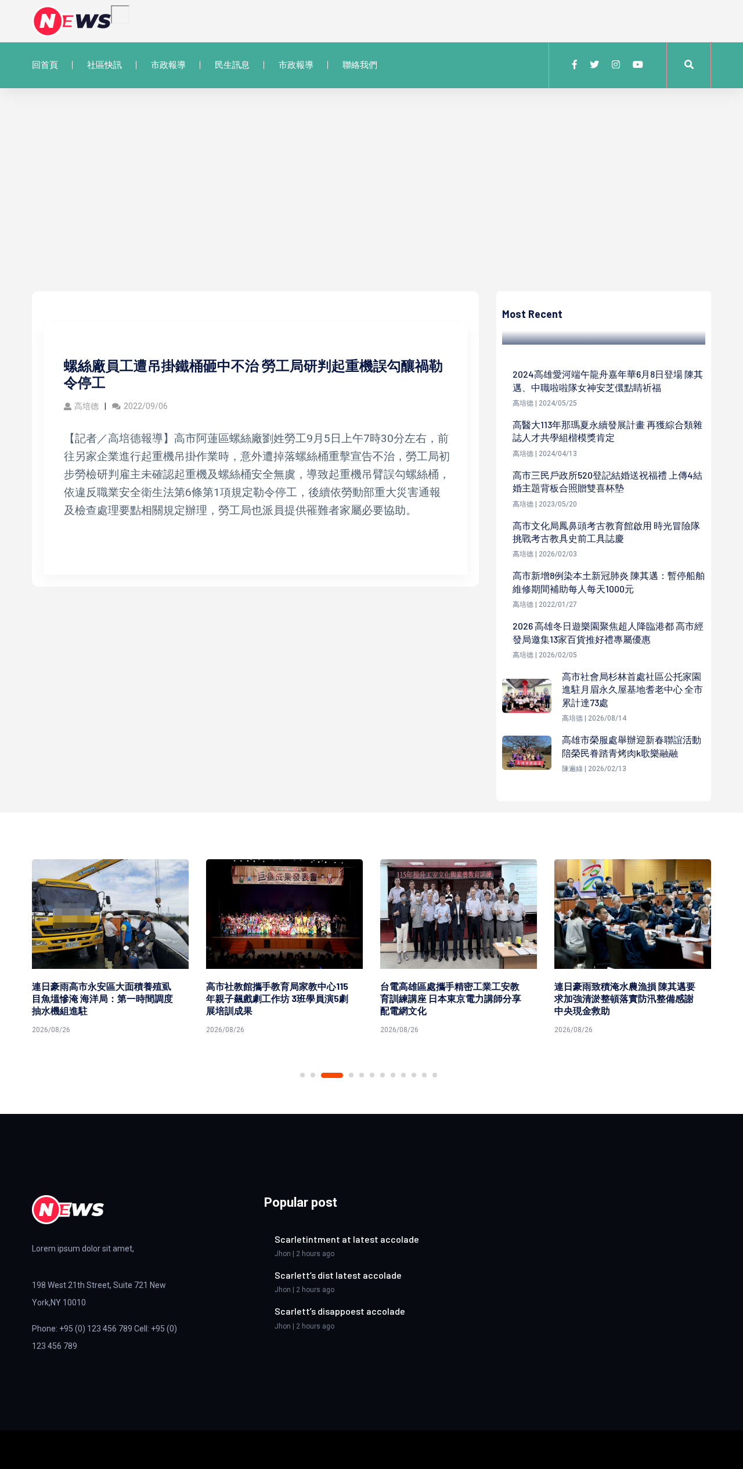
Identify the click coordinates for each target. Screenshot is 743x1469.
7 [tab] (382, 1075)
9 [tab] (403, 1075)
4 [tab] (351, 1075)
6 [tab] (372, 1075)
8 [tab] (393, 1075)
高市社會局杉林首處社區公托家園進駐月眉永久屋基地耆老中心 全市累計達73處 (632, 689)
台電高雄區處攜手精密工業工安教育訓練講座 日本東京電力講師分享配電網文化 (450, 998)
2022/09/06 (146, 406)
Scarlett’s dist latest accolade (338, 1274)
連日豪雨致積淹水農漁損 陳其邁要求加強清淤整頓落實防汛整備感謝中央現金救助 (624, 998)
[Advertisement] (371, 204)
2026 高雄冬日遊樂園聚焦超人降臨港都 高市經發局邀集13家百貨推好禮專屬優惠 (608, 632)
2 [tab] (313, 1075)
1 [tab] (302, 1075)
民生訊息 (232, 65)
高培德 (86, 406)
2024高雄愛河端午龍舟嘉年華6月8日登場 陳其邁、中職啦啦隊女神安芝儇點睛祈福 (608, 380)
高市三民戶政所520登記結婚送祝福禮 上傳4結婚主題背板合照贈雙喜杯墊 (607, 481)
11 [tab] (424, 1075)
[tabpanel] (110, 949)
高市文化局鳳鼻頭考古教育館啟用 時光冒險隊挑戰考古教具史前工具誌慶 (606, 532)
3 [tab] (332, 1075)
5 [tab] (361, 1075)
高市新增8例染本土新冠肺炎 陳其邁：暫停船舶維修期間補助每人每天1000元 (609, 582)
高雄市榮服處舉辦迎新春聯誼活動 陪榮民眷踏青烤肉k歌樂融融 (631, 746)
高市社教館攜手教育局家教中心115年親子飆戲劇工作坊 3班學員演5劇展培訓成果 (277, 998)
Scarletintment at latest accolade (347, 1238)
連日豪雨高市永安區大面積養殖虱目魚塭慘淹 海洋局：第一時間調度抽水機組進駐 (102, 998)
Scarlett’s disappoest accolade (340, 1310)
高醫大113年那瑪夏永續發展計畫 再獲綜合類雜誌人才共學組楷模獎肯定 (607, 431)
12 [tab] (434, 1075)
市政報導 (168, 65)
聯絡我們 (359, 65)
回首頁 (45, 65)
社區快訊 (104, 65)
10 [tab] (414, 1075)
